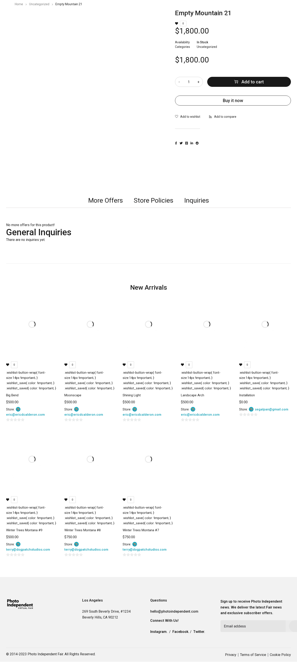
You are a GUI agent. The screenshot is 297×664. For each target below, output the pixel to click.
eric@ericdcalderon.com (25, 415)
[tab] (105, 200)
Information (148, 16)
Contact (171, 16)
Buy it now (233, 100)
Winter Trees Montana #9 (24, 530)
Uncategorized (39, 4)
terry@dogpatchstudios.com (28, 549)
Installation (247, 395)
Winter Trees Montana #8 (82, 530)
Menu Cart (206, 16)
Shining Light (132, 395)
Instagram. (158, 632)
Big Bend (12, 395)
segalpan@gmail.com (271, 409)
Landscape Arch (192, 395)
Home (19, 4)
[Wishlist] (187, 117)
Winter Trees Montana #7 (141, 530)
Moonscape (72, 395)
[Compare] (222, 117)
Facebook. (180, 632)
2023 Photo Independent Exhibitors (104, 16)
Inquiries (196, 200)
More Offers (105, 200)
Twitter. (199, 632)
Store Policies (153, 200)
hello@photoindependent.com (174, 611)
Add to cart (252, 81)
